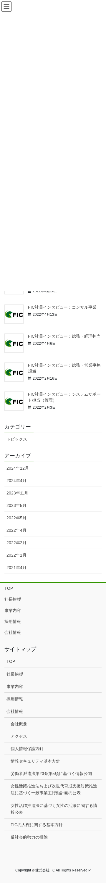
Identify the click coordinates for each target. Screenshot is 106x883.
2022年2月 (16, 542)
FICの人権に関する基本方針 (37, 824)
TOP (8, 588)
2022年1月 (16, 555)
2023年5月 (16, 505)
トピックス (16, 439)
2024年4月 (16, 480)
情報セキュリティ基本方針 (35, 761)
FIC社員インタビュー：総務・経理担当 (64, 336)
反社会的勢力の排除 (29, 837)
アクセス (19, 736)
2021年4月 (16, 567)
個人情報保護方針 (27, 748)
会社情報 (12, 632)
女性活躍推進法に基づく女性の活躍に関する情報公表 (54, 809)
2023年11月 (17, 493)
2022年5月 (16, 517)
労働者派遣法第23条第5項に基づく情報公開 (51, 773)
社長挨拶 (12, 599)
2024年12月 (17, 468)
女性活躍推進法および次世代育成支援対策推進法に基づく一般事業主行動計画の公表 (54, 789)
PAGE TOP (97, 851)
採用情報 (12, 621)
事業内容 (12, 610)
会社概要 (19, 723)
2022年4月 (16, 530)
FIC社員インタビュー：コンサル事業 (62, 307)
